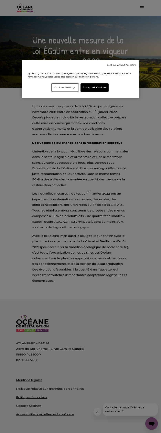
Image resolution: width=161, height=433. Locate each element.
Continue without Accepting (121, 65)
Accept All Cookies (94, 87)
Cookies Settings (65, 87)
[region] (80, 79)
